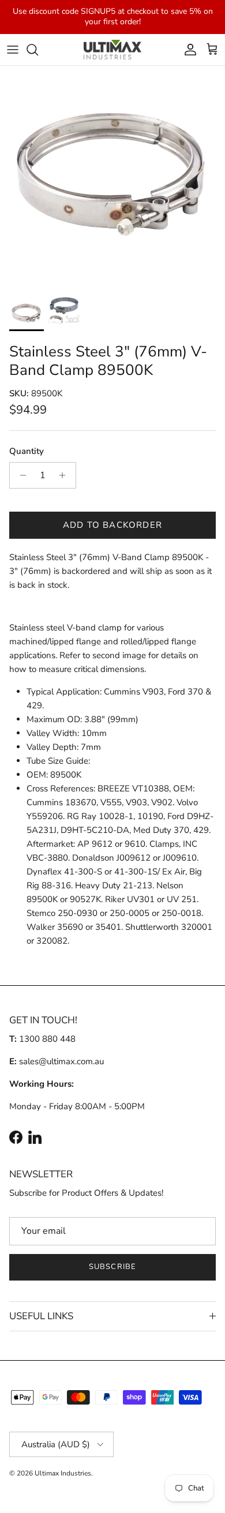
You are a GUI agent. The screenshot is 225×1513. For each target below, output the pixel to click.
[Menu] (12, 49)
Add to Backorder (112, 525)
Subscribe (112, 1267)
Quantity (26, 451)
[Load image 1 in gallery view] (112, 178)
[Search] (38, 49)
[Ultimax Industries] (112, 50)
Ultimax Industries (63, 1473)
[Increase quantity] (65, 475)
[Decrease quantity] (20, 475)
